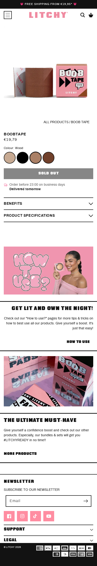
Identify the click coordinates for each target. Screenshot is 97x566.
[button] (8, 15)
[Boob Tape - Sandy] (9, 157)
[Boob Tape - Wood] (35, 157)
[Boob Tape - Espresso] (48, 157)
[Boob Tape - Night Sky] (22, 157)
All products (56, 122)
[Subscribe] (86, 501)
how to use (78, 341)
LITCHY (10, 547)
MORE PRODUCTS (20, 453)
